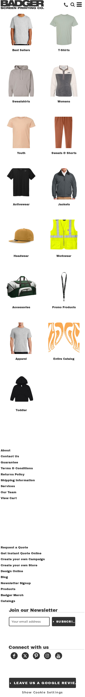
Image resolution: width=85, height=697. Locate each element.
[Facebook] (14, 655)
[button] (72, 4)
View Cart (9, 498)
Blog (4, 577)
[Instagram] (47, 655)
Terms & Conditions (17, 468)
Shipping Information (18, 480)
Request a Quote (14, 547)
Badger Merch (12, 595)
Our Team (8, 492)
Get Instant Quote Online (21, 553)
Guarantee (9, 462)
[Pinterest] (36, 655)
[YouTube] (58, 655)
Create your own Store (19, 565)
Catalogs (8, 601)
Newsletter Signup (16, 583)
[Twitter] (25, 655)
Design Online (12, 571)
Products (8, 589)
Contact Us (10, 456)
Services (8, 486)
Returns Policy (12, 474)
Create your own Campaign (23, 559)
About (5, 450)
